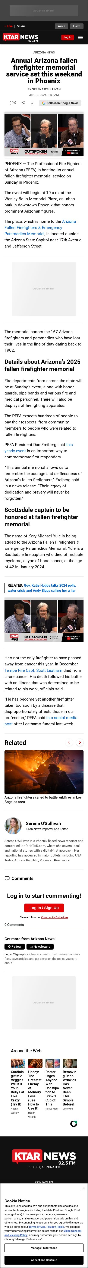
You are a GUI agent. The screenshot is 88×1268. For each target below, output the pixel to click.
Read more (61, 860)
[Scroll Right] (80, 742)
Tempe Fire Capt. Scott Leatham (33, 670)
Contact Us (44, 1182)
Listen (76, 26)
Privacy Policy (55, 1226)
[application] (44, 619)
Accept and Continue (44, 1260)
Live (10, 26)
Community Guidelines (54, 917)
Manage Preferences (44, 1247)
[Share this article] (23, 103)
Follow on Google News (62, 103)
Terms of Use (37, 1226)
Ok (83, 1188)
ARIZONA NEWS (44, 52)
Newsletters (42, 946)
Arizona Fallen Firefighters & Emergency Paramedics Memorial (40, 227)
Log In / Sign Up (44, 908)
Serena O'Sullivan (43, 823)
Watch (61, 26)
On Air (21, 26)
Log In (67, 37)
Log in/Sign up (14, 954)
